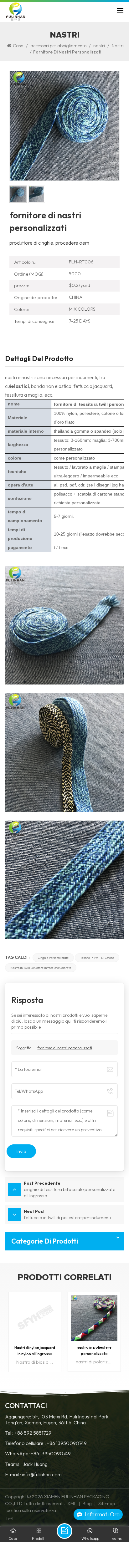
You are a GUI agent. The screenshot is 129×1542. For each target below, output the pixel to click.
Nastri (118, 45)
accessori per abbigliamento (58, 45)
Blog (87, 1503)
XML (71, 1503)
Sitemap (106, 1503)
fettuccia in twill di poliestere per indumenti (94, 1351)
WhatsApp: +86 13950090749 (38, 1454)
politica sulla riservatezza (31, 1510)
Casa (18, 45)
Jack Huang (35, 1464)
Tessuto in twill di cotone (97, 957)
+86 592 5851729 (32, 1433)
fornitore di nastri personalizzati (64, 1047)
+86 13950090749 (67, 1443)
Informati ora (102, 1514)
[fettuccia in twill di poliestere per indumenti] (94, 1318)
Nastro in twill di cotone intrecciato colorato (40, 967)
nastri (99, 45)
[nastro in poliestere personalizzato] (35, 1318)
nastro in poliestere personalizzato (35, 1350)
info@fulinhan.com (42, 1475)
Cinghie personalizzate (53, 957)
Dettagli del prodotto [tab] (39, 359)
